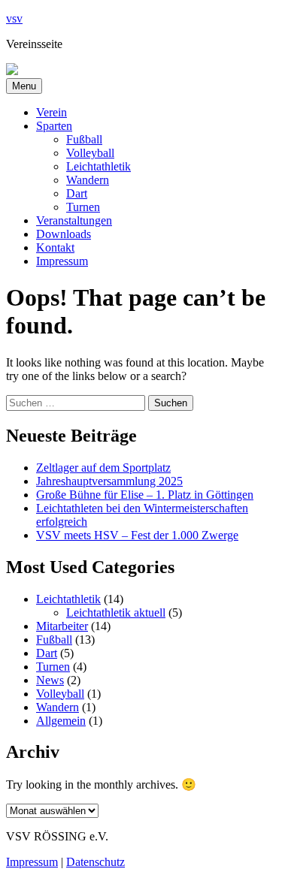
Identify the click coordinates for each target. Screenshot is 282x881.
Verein (51, 112)
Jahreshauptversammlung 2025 (109, 481)
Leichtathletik (98, 166)
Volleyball (90, 152)
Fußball (84, 139)
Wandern (87, 179)
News (50, 680)
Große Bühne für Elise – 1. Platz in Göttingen (144, 494)
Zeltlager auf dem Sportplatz (103, 467)
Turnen (83, 207)
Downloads (63, 234)
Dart (76, 193)
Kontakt (55, 247)
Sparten (54, 125)
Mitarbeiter (62, 626)
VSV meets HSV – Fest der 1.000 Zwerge (137, 535)
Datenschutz (95, 861)
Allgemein (61, 720)
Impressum (62, 261)
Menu (24, 86)
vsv (14, 18)
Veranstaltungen (74, 220)
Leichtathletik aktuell (115, 612)
